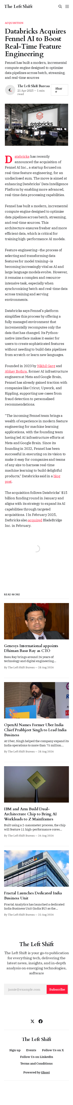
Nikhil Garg (46, 366)
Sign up (14, 1050)
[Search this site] (60, 6)
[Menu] (67, 6)
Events (31, 1050)
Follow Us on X (53, 1050)
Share (58, 90)
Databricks (22, 156)
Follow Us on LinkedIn (36, 1057)
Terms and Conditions (36, 1063)
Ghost (45, 1072)
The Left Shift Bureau (33, 86)
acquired (34, 520)
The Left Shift (18, 6)
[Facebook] (41, 1021)
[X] (32, 1021)
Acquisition (14, 23)
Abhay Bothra (16, 371)
